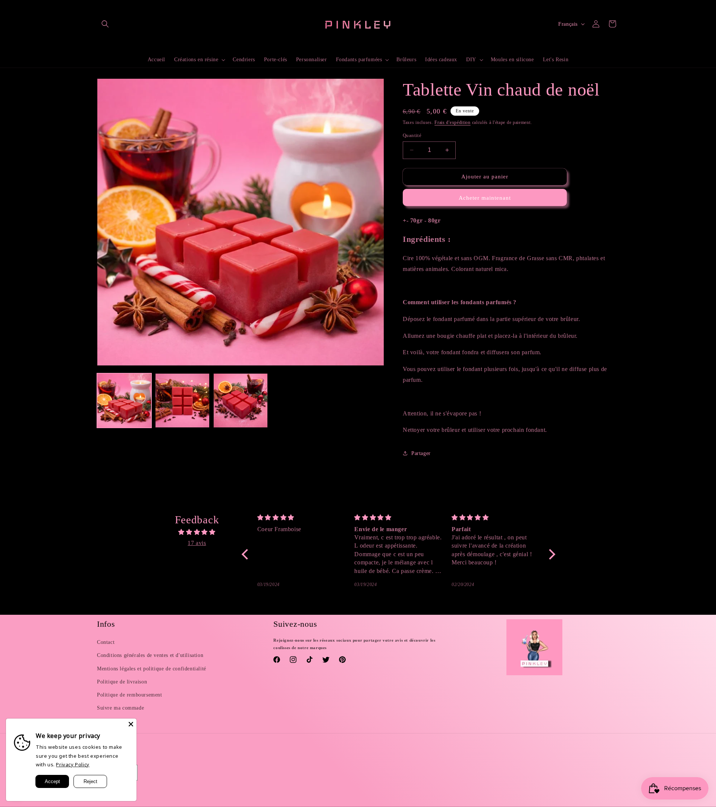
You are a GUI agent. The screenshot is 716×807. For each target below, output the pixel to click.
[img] (197, 532)
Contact (105, 642)
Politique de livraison (122, 682)
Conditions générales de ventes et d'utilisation (150, 655)
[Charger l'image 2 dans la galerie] (182, 400)
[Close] (131, 724)
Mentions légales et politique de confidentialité (151, 669)
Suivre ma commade (120, 708)
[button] (105, 24)
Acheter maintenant (485, 198)
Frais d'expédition (452, 122)
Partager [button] (421, 453)
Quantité (412, 135)
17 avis (197, 543)
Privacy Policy (72, 764)
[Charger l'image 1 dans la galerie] (124, 400)
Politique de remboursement (129, 695)
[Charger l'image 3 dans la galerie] (240, 400)
